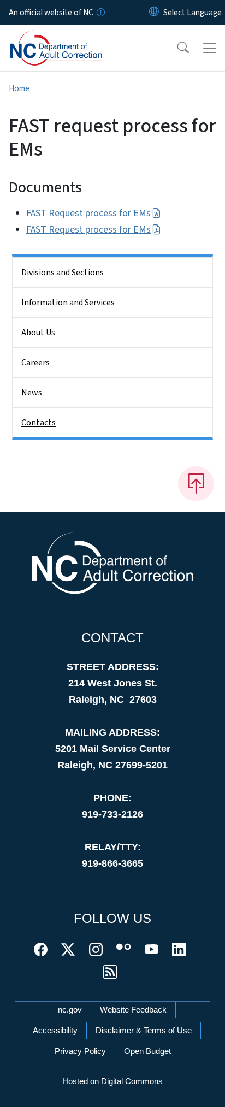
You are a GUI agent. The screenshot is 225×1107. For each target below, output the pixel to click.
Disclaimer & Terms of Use (144, 1030)
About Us (38, 333)
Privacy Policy (80, 1051)
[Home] (70, 37)
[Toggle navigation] (209, 48)
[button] (176, 48)
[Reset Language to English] (154, 12)
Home (19, 88)
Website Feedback (133, 1009)
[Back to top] (196, 483)
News (31, 393)
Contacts (38, 423)
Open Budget (147, 1051)
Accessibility (55, 1030)
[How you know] (100, 12)
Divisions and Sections (62, 273)
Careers (35, 363)
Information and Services (68, 303)
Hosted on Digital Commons (112, 1081)
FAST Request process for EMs (88, 213)
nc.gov (70, 1009)
